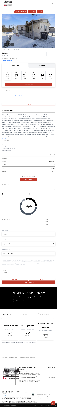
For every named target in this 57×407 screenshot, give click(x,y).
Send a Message (51, 377)
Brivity (7, 405)
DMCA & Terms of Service (46, 405)
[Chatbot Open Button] (53, 403)
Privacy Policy (36, 405)
